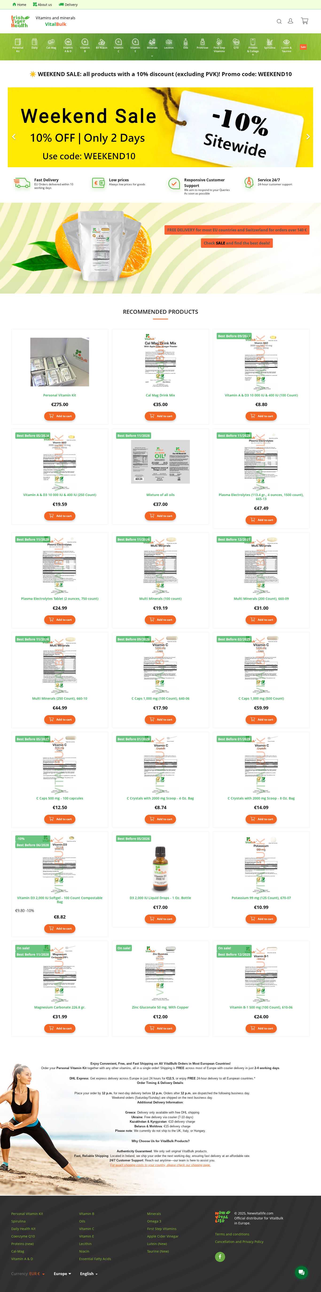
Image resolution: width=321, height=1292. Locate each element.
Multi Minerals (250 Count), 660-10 (59, 699)
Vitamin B (86, 1213)
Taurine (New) (158, 1251)
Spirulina (18, 1221)
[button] (31, 127)
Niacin (84, 1251)
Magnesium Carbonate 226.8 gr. (59, 1007)
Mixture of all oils (160, 495)
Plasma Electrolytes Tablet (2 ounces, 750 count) (59, 599)
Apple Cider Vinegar (163, 1236)
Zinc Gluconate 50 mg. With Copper (160, 1007)
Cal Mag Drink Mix (160, 395)
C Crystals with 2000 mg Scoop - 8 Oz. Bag (261, 798)
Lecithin (85, 1244)
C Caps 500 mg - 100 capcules (59, 798)
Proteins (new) (22, 1244)
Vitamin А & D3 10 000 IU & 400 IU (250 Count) (59, 495)
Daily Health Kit (23, 1228)
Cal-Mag (17, 1251)
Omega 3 (154, 1221)
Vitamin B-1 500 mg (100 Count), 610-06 (261, 1007)
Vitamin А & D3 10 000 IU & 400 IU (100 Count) (261, 395)
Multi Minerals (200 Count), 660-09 (261, 599)
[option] (160, 127)
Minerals (154, 1213)
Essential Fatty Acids (95, 1259)
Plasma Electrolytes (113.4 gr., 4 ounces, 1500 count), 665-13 (261, 497)
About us (45, 4)
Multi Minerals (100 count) (160, 599)
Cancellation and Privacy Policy (239, 1241)
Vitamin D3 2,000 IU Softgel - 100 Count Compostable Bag (59, 900)
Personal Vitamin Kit (59, 395)
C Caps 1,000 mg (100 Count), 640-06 (160, 699)
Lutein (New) (157, 1244)
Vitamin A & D (22, 1259)
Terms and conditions (232, 1234)
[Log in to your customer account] (291, 21)
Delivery (71, 4)
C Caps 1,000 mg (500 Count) (261, 699)
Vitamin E (86, 1236)
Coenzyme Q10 (23, 1236)
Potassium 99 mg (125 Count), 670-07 (261, 898)
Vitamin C (86, 1228)
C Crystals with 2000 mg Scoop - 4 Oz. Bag (160, 798)
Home (21, 4)
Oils (82, 1221)
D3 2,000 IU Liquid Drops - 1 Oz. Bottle (160, 898)
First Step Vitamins (161, 1228)
